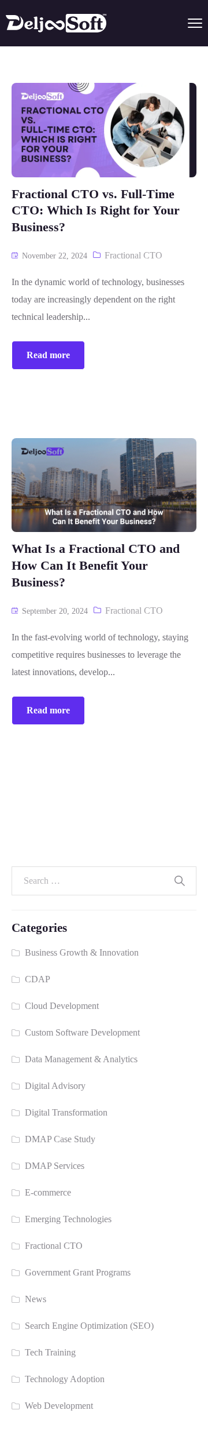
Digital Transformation (66, 1112)
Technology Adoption (65, 1379)
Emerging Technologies (68, 1219)
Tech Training (50, 1352)
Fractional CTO (133, 255)
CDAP (37, 979)
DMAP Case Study (60, 1139)
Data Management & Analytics (81, 1059)
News (35, 1299)
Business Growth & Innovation (82, 952)
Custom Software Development (82, 1032)
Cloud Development (62, 1006)
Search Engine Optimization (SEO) (89, 1326)
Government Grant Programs (78, 1272)
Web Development (59, 1406)
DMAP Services (54, 1166)
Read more (48, 355)
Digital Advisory (55, 1086)
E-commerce (48, 1192)
